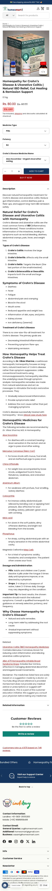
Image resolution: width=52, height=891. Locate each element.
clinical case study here (35, 415)
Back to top (25, 787)
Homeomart (13, 876)
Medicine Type (10, 125)
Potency (7, 139)
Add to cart (36, 171)
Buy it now (26, 177)
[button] (42, 8)
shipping (18, 113)
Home (5, 24)
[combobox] (26, 15)
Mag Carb (28, 549)
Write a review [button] (26, 733)
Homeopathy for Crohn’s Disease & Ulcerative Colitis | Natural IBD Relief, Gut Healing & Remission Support (23, 26)
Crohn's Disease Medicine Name (18, 153)
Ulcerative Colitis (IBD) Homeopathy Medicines (26, 647)
